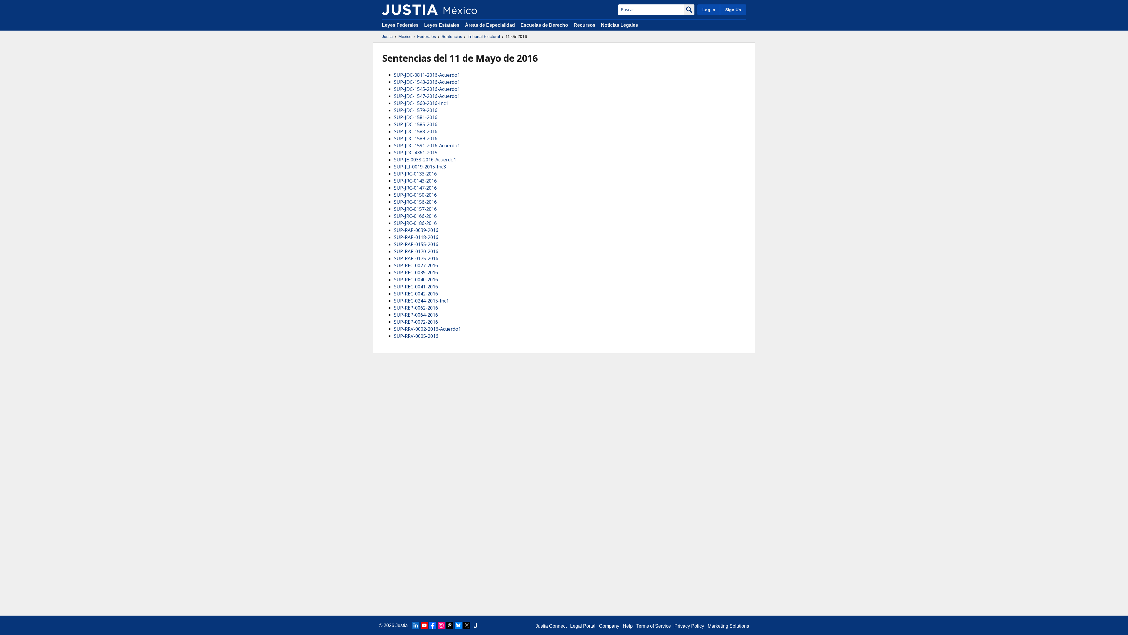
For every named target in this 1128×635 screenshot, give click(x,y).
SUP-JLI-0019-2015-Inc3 (420, 166)
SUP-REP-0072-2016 (416, 322)
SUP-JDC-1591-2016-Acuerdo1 (427, 145)
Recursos (584, 25)
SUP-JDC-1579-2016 (415, 110)
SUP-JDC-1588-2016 (415, 131)
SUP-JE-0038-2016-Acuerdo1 (425, 159)
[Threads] (449, 625)
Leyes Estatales (441, 25)
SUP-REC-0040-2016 (416, 279)
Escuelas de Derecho (544, 25)
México (405, 36)
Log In (708, 9)
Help (628, 626)
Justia (387, 36)
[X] (466, 625)
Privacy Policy (689, 626)
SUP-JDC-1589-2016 (415, 138)
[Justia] (410, 9)
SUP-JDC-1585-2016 (415, 124)
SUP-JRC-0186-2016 (415, 223)
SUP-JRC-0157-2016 (415, 209)
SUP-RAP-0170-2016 (416, 251)
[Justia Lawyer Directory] (475, 625)
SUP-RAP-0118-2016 (416, 237)
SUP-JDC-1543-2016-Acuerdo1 (427, 82)
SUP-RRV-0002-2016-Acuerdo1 (427, 329)
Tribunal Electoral (484, 36)
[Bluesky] (458, 625)
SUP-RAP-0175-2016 (416, 258)
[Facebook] (432, 625)
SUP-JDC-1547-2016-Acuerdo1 (427, 96)
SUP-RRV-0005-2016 (416, 336)
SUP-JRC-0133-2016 (415, 174)
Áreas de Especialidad (490, 25)
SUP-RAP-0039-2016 (416, 230)
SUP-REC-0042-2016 (416, 293)
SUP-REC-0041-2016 (416, 286)
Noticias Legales (619, 25)
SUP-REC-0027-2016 (416, 265)
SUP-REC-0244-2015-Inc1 (421, 301)
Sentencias (452, 36)
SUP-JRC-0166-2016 (415, 216)
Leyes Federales (400, 25)
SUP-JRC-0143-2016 (415, 181)
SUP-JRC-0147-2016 (415, 188)
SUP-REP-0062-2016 (416, 308)
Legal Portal (582, 626)
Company (609, 626)
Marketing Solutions (728, 626)
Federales (426, 36)
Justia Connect (551, 626)
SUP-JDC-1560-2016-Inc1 (421, 103)
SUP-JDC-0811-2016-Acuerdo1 (427, 75)
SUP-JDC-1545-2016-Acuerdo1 (427, 89)
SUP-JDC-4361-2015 (415, 152)
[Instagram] (441, 625)
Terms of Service (653, 626)
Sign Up (733, 9)
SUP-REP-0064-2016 (416, 315)
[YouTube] (424, 625)
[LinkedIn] (415, 625)
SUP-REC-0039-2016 (416, 272)
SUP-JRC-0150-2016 (415, 195)
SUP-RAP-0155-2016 (416, 244)
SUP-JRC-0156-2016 (415, 202)
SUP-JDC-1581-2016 (415, 117)
